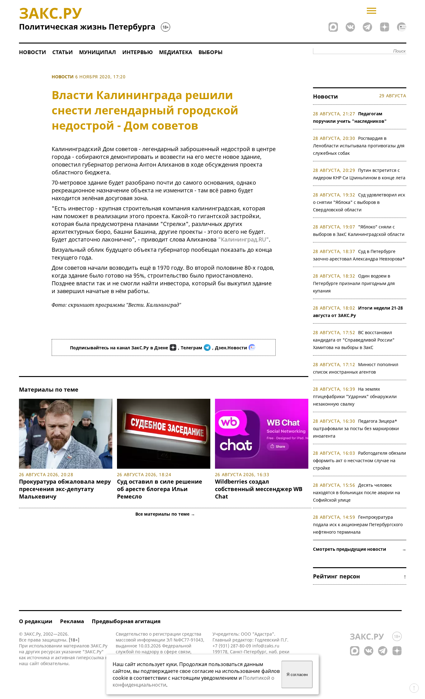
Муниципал (97, 52)
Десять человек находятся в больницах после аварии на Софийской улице (356, 492)
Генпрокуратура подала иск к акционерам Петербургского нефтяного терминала (358, 524)
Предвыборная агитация (126, 621)
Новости (32, 52)
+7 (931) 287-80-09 (232, 646)
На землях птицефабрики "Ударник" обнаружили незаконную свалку (355, 396)
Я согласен (297, 674)
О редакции (35, 621)
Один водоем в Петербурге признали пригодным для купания (354, 283)
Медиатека (175, 52)
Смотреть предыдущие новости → (359, 549)
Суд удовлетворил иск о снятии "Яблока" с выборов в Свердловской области (359, 202)
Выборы (210, 52)
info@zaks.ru (265, 646)
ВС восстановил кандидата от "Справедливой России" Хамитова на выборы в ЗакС (354, 339)
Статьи (62, 52)
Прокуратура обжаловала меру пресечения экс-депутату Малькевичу (65, 489)
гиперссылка (90, 657)
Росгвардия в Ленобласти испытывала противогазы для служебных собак (358, 145)
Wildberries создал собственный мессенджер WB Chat (258, 489)
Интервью (137, 52)
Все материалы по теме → (165, 514)
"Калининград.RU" (243, 239)
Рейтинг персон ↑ (359, 576)
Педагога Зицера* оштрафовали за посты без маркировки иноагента (356, 428)
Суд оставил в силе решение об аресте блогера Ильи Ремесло (159, 489)
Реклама (72, 621)
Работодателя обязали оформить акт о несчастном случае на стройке (359, 460)
